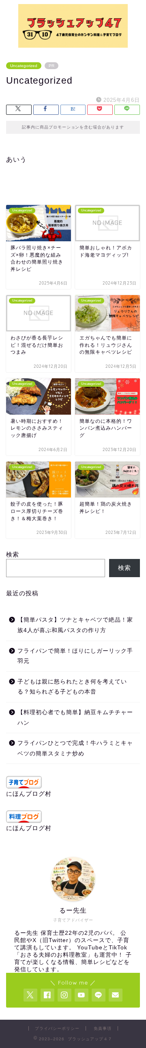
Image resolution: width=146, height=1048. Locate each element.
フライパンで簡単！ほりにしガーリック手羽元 (75, 656)
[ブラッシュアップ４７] (73, 43)
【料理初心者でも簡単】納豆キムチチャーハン (75, 717)
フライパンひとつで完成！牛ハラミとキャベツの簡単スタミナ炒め (75, 748)
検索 (12, 554)
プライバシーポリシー (57, 1028)
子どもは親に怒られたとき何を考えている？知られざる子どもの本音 (72, 687)
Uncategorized (23, 65)
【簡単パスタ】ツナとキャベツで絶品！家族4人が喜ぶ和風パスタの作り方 (75, 625)
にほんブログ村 (29, 793)
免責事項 (103, 1028)
